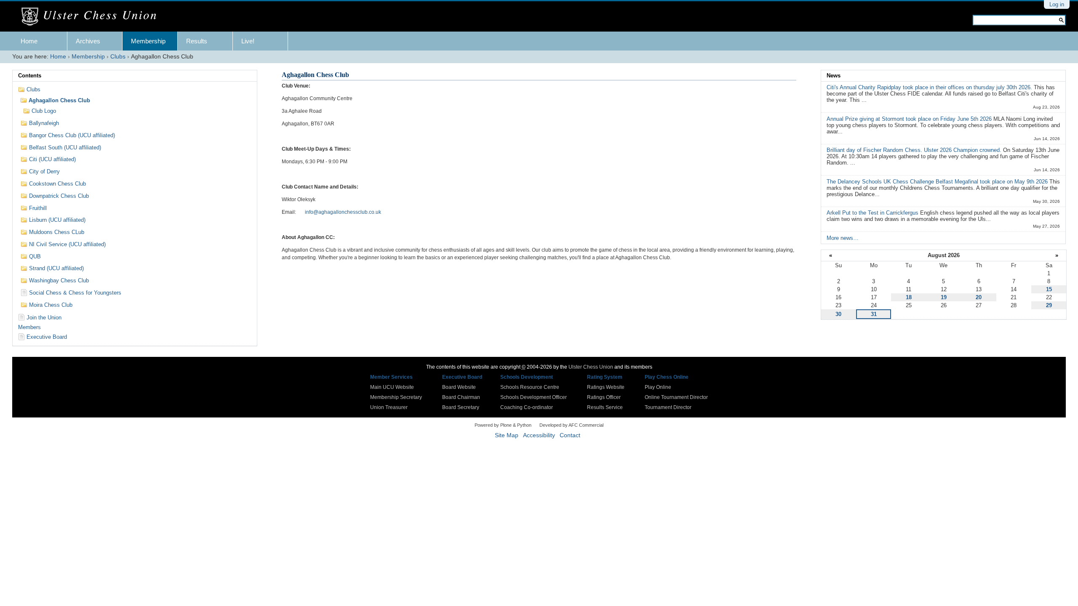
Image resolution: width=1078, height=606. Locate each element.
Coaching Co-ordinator (526, 407)
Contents (29, 75)
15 (1049, 289)
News (834, 75)
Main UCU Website (392, 387)
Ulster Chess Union (590, 367)
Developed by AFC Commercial (571, 425)
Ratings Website (605, 387)
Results (196, 41)
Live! (247, 41)
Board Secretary (460, 407)
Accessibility (539, 435)
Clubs (117, 56)
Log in (1056, 4)
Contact (570, 435)
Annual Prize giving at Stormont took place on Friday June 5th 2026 (910, 119)
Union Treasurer (389, 407)
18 (909, 297)
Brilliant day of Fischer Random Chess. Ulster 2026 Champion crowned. (915, 150)
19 (944, 297)
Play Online (658, 387)
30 (838, 314)
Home (29, 41)
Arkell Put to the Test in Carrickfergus (873, 213)
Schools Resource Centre (529, 387)
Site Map (506, 435)
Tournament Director (668, 407)
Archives (88, 41)
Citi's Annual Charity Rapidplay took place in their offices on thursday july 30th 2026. (930, 87)
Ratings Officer (604, 397)
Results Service (605, 407)
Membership (148, 41)
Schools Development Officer (533, 397)
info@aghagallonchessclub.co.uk (343, 212)
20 (979, 297)
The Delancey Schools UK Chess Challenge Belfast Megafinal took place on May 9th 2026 (938, 181)
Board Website (459, 387)
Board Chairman (461, 397)
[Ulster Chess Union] (92, 16)
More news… (843, 238)
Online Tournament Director (676, 397)
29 (1049, 305)
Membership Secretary (396, 397)
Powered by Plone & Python (503, 425)
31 (874, 314)
